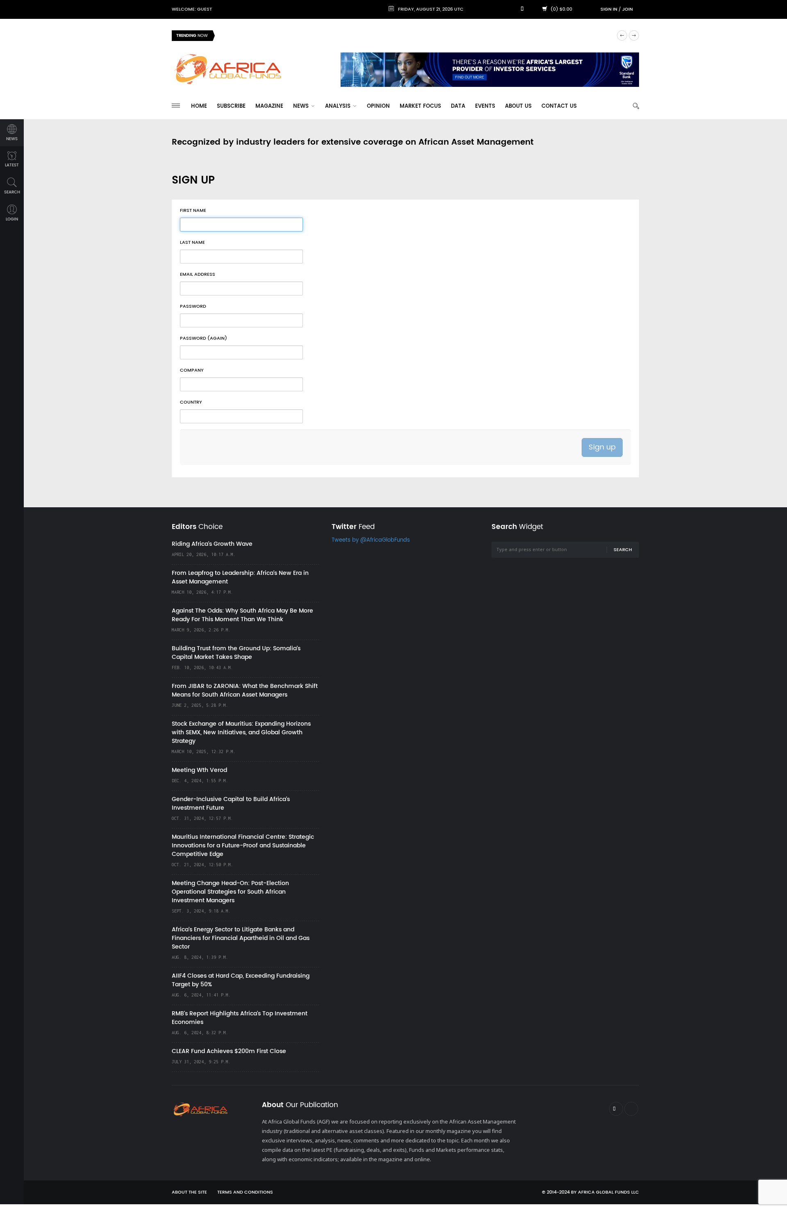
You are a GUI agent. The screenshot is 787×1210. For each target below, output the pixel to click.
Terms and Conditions (245, 1192)
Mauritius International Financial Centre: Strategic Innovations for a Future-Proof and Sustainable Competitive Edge (243, 845)
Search (623, 550)
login (12, 219)
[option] (415, 35)
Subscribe (231, 106)
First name (193, 210)
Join (627, 9)
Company (192, 370)
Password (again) (203, 338)
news (12, 139)
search (12, 192)
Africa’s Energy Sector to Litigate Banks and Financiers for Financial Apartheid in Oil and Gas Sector (240, 938)
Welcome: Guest (192, 9)
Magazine (269, 106)
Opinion (378, 106)
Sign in (608, 9)
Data (458, 106)
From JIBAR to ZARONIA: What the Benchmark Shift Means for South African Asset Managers (245, 690)
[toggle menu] (176, 105)
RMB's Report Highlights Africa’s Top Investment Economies (239, 1018)
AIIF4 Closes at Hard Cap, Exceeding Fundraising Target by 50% (240, 980)
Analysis (338, 106)
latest (12, 165)
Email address (197, 274)
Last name (192, 242)
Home (199, 106)
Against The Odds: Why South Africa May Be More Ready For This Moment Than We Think (242, 615)
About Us (518, 106)
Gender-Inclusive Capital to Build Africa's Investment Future (231, 804)
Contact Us (559, 106)
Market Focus (420, 106)
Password (193, 306)
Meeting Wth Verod (199, 770)
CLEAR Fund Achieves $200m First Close (229, 1051)
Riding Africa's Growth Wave (258, 35)
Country (191, 402)
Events (485, 106)
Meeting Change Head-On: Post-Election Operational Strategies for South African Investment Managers (230, 892)
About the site (189, 1192)
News (301, 106)
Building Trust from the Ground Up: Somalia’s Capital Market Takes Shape (236, 653)
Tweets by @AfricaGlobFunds (371, 540)
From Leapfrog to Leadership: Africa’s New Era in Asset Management (240, 577)
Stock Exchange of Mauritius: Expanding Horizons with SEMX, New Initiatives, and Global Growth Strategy (241, 732)
